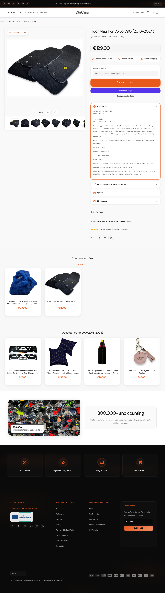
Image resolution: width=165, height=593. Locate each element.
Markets (59, 519)
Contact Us (60, 546)
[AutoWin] (82, 12)
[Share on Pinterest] (110, 237)
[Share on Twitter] (105, 237)
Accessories (42, 12)
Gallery (58, 525)
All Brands (29, 12)
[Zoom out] (34, 112)
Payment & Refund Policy (65, 530)
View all (82, 265)
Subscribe (138, 528)
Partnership (60, 514)
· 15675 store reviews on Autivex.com (113, 230)
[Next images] (82, 123)
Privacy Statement (62, 535)
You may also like (82, 258)
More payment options (125, 96)
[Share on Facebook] (99, 237)
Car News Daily (95, 514)
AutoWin (19, 581)
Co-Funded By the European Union (23, 508)
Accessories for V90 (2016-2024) (82, 332)
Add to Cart (127, 82)
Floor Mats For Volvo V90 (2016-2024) (21, 21)
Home (2, 21)
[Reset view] (55, 112)
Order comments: (100, 68)
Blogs (91, 508)
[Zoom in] (47, 112)
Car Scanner (93, 519)
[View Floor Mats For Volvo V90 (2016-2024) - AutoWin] (14, 123)
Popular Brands (15, 12)
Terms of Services (62, 541)
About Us (59, 508)
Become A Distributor (97, 525)
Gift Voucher (94, 530)
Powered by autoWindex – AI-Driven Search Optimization (43, 581)
